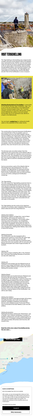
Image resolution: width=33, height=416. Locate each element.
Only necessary (16, 412)
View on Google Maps (13, 339)
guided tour (13, 121)
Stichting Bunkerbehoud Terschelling (12, 104)
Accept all (16, 408)
